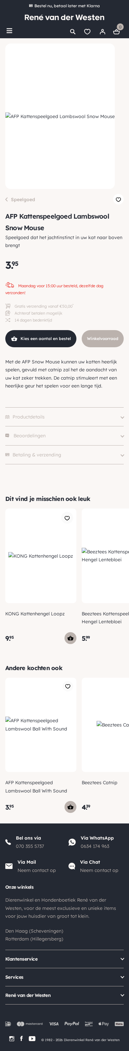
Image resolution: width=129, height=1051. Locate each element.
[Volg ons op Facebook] (21, 1039)
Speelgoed (23, 199)
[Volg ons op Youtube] (32, 1039)
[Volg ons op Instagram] (11, 1039)
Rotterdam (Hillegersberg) (34, 939)
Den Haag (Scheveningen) (34, 931)
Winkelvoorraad (102, 338)
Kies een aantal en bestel (46, 338)
